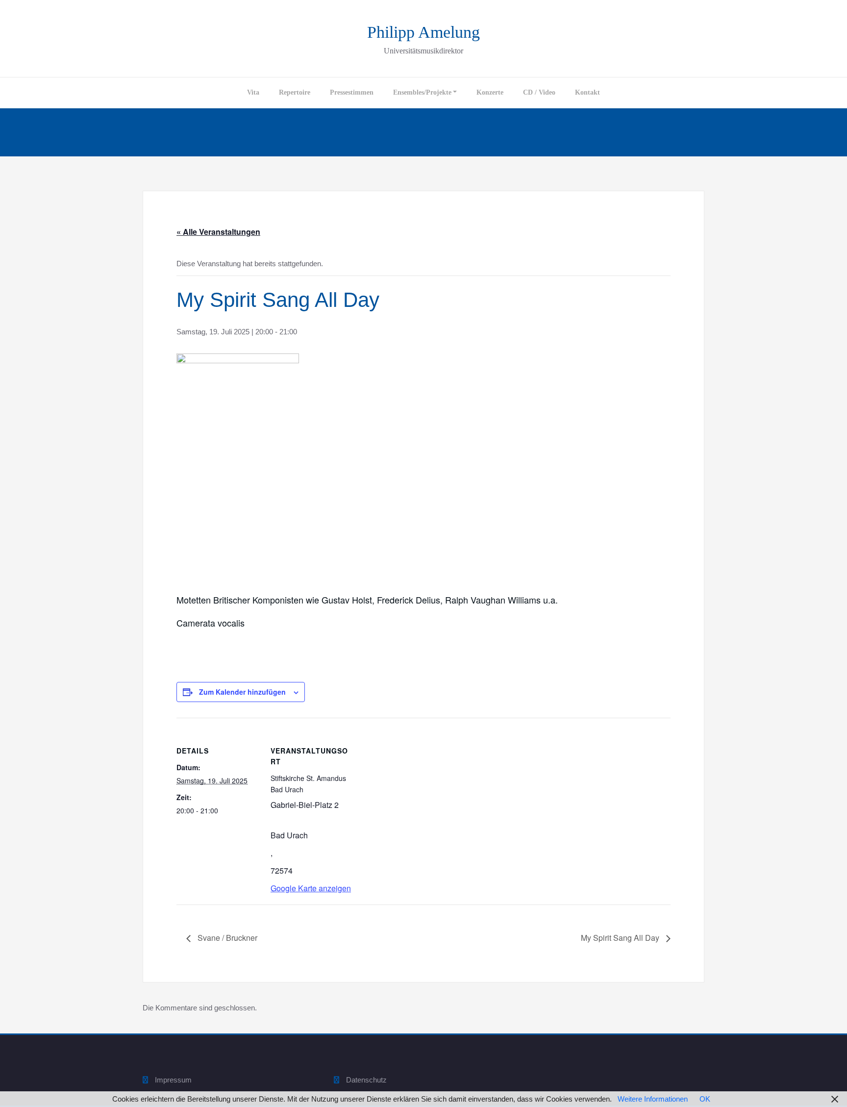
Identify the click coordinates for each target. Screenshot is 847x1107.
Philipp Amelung (423, 32)
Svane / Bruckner (226, 937)
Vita (253, 92)
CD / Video (539, 92)
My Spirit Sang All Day (621, 937)
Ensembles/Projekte (422, 92)
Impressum (173, 1080)
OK (704, 1099)
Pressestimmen (352, 92)
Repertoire (294, 92)
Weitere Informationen (653, 1099)
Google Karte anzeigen (311, 888)
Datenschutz (366, 1080)
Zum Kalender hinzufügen (242, 692)
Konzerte (489, 92)
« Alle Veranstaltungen (218, 231)
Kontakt (587, 92)
